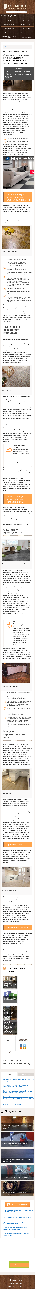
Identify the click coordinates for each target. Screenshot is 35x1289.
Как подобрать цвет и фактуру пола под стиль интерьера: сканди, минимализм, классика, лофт (19, 1097)
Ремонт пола (9, 46)
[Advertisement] (17, 1255)
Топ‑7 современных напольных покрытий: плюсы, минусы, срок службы (16, 1103)
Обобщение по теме (11, 77)
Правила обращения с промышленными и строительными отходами (16, 1228)
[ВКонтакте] (21, 1045)
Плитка (9, 20)
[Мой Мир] (24, 1047)
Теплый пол (9, 33)
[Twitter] (24, 1045)
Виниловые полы (25, 24)
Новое (9, 1074)
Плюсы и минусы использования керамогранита (18, 74)
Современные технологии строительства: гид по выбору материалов (18, 1080)
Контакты (19, 1286)
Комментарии (26, 1074)
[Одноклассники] (21, 1047)
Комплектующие (26, 37)
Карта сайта (11, 1286)
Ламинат (26, 16)
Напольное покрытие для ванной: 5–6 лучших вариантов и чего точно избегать (18, 1091)
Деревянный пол (9, 24)
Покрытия (18, 46)
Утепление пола (26, 33)
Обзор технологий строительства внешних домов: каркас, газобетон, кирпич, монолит (17, 1216)
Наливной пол (26, 28)
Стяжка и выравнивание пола (9, 16)
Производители (10, 76)
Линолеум (26, 20)
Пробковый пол (9, 28)
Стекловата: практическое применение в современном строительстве (16, 1085)
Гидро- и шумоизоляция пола (9, 37)
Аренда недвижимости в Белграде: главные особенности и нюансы (17, 1222)
